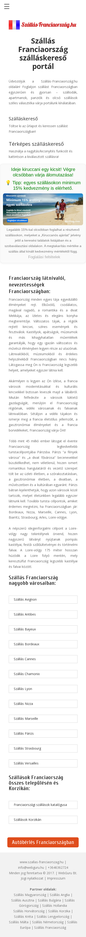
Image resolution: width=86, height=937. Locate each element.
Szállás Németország (48, 922)
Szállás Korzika (59, 911)
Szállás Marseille (26, 718)
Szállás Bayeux (25, 629)
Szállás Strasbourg (27, 748)
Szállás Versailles (26, 763)
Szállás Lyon (23, 689)
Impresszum (56, 878)
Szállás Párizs (24, 733)
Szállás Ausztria (22, 900)
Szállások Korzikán (27, 819)
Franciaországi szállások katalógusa (40, 804)
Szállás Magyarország (30, 895)
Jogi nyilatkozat (32, 878)
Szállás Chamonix (27, 674)
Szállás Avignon (25, 599)
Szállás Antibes (25, 614)
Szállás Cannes (25, 659)
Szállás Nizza (23, 703)
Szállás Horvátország (28, 911)
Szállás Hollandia (54, 905)
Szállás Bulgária (49, 900)
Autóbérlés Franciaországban (43, 842)
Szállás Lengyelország (53, 916)
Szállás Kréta (23, 916)
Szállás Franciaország (50, 927)
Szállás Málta (18, 922)
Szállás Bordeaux (26, 644)
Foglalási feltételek (44, 257)
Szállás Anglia (60, 895)
